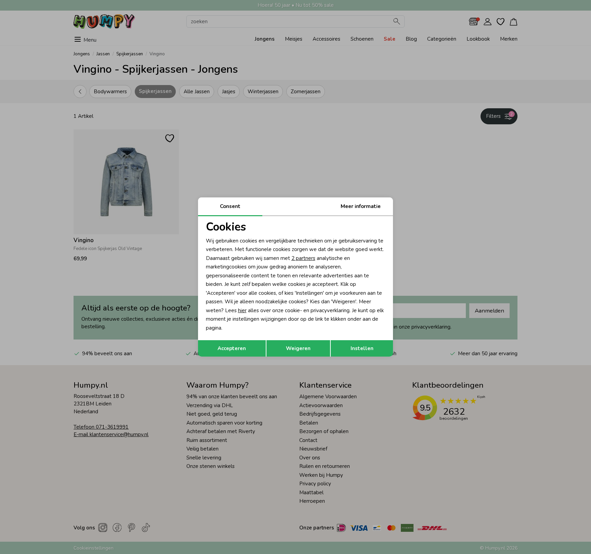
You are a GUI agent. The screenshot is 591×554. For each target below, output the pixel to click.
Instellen (362, 348)
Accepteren (232, 348)
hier (242, 310)
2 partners (303, 258)
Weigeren (298, 348)
